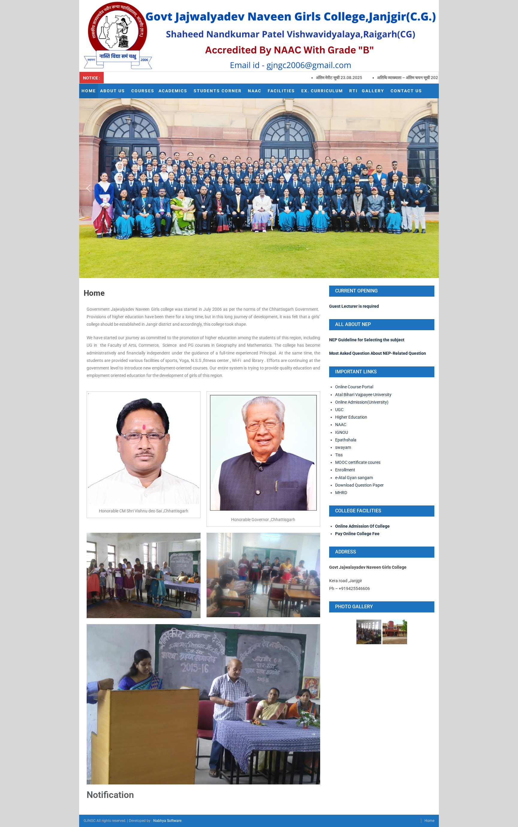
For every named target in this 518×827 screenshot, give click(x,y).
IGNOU (341, 432)
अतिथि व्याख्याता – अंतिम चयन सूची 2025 (369, 77)
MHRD (341, 492)
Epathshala (345, 439)
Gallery (373, 90)
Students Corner (218, 90)
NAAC (254, 90)
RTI (353, 90)
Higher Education (351, 417)
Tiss (339, 454)
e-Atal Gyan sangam (354, 477)
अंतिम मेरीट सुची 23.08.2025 (299, 77)
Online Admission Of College (362, 526)
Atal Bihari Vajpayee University (363, 394)
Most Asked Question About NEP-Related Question (377, 353)
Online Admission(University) (362, 402)
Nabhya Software (167, 821)
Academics (173, 90)
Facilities (281, 90)
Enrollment (345, 469)
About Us (112, 90)
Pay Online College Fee (357, 533)
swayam (343, 447)
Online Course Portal (354, 386)
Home (89, 90)
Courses (142, 90)
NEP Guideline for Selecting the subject (366, 339)
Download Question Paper (359, 485)
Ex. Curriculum (322, 90)
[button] (88, 188)
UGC (339, 409)
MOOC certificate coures (357, 462)
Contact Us (406, 90)
